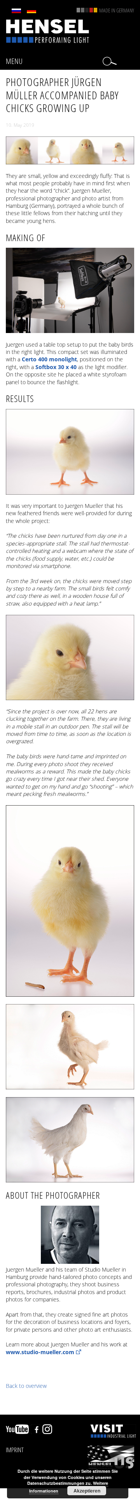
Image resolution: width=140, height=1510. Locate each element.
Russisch (16, 11)
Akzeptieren (87, 1490)
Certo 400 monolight (49, 359)
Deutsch (31, 11)
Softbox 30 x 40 (56, 367)
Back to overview (26, 1385)
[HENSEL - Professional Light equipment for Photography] (47, 30)
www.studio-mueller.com (40, 1352)
